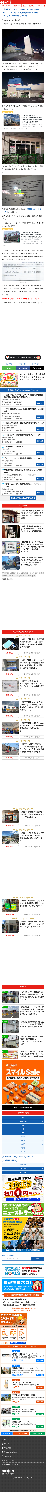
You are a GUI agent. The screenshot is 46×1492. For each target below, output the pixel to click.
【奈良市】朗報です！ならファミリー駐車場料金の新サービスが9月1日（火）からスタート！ (32, 903)
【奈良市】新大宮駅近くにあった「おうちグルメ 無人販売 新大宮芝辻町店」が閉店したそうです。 (32, 1024)
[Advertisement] (23, 606)
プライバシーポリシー (10, 1460)
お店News (40, 6)
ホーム (6, 1439)
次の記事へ (36, 364)
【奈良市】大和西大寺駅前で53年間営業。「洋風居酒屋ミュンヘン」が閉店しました (32, 814)
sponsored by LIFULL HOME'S (29, 1346)
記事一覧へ (23, 364)
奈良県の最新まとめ (9, 1156)
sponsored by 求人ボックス (30, 390)
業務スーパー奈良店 (26, 576)
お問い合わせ (7, 1456)
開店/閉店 (31, 6)
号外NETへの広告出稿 (10, 1452)
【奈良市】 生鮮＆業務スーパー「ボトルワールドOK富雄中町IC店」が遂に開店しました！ (31, 234)
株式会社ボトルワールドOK (10, 576)
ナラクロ (10, 579)
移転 (34, 576)
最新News (17, 6)
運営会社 (6, 1444)
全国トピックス (6, 6)
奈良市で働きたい (14, 390)
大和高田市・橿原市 (9, 1160)
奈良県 (18, 20)
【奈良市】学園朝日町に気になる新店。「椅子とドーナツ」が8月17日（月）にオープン (32, 924)
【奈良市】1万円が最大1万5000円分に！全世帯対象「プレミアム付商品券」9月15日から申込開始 (32, 1054)
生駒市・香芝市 (31, 1156)
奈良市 (21, 1156)
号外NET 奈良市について (11, 1464)
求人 (24, 6)
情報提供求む (7, 1448)
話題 (4, 579)
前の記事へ (10, 364)
